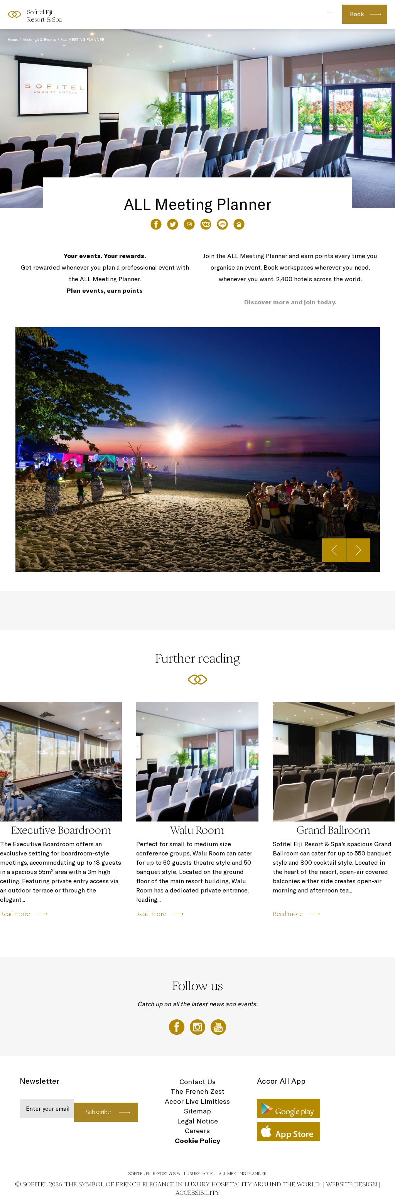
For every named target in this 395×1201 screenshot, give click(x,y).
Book (357, 14)
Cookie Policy (197, 1140)
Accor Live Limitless (197, 1101)
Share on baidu (239, 224)
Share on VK (206, 224)
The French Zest (197, 1091)
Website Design (351, 1184)
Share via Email (189, 224)
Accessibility (198, 1193)
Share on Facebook (156, 224)
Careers (197, 1130)
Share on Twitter (172, 224)
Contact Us (197, 1081)
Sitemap (197, 1111)
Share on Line (222, 224)
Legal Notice (197, 1121)
